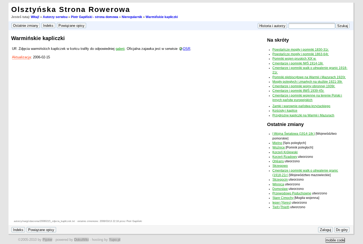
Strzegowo (280, 165)
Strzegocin (280, 179)
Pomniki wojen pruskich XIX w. (294, 58)
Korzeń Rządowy (284, 156)
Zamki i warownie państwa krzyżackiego (301, 106)
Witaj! (35, 17)
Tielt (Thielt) (280, 207)
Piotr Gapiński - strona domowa (94, 17)
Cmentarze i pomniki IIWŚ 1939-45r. (298, 90)
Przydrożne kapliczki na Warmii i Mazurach (303, 115)
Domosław (280, 188)
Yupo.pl (114, 240)
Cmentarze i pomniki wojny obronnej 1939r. (303, 86)
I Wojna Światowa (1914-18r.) (293, 133)
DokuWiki (81, 240)
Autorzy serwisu (55, 17)
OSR (186, 49)
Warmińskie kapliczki (162, 17)
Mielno (277, 143)
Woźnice (278, 147)
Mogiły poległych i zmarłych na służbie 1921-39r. (307, 81)
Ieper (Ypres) (281, 202)
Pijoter (47, 240)
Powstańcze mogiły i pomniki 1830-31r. (300, 49)
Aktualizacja (21, 57)
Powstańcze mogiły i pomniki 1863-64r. (300, 54)
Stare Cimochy (283, 197)
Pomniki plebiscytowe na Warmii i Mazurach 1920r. (309, 77)
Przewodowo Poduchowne (291, 193)
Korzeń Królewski (285, 152)
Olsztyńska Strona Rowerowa (70, 9)
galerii (120, 49)
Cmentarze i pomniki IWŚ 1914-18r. (297, 63)
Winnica (278, 184)
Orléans (278, 161)
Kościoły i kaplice (284, 110)
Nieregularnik (132, 17)
